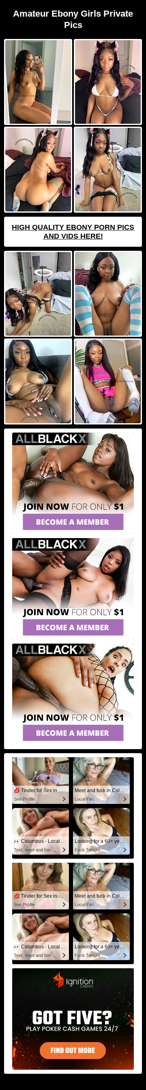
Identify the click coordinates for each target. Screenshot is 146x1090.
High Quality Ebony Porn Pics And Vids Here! (73, 231)
